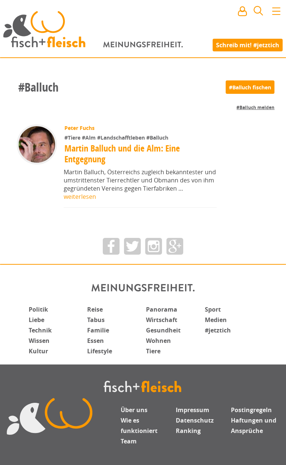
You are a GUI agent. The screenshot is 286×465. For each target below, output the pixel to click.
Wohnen (158, 341)
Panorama (161, 309)
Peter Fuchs (79, 127)
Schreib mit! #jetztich (247, 45)
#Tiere (73, 137)
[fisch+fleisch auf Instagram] (153, 246)
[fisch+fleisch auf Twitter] (132, 246)
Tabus (96, 320)
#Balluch (157, 137)
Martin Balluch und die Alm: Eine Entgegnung (122, 153)
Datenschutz (195, 420)
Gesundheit (163, 330)
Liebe (36, 320)
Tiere (153, 351)
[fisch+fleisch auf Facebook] (111, 246)
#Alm (89, 137)
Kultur (38, 351)
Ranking (188, 431)
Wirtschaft (161, 320)
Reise (95, 309)
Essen (95, 341)
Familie (98, 330)
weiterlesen (80, 196)
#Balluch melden (255, 107)
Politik (38, 309)
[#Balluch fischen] (250, 87)
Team (129, 441)
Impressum (192, 410)
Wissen (39, 341)
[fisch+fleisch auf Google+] (174, 246)
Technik (40, 330)
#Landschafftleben (121, 137)
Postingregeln (251, 410)
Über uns (134, 410)
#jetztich (218, 330)
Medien (216, 320)
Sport (213, 309)
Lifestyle (99, 351)
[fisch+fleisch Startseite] (143, 29)
